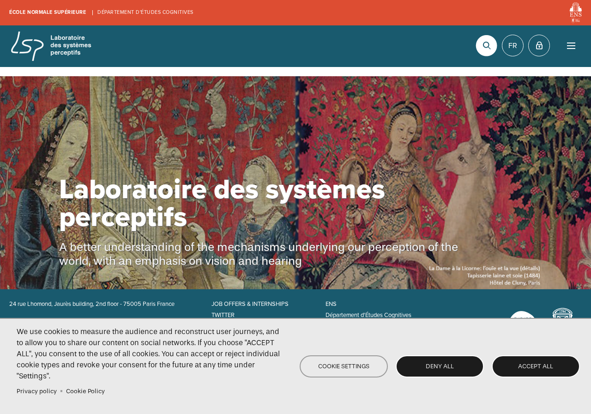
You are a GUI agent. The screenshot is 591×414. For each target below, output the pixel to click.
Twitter (223, 315)
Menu (571, 45)
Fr (512, 45)
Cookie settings (343, 366)
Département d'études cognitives (145, 12)
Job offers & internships (250, 304)
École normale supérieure (47, 12)
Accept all (535, 366)
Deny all (440, 366)
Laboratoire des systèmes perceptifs (50, 46)
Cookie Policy (85, 391)
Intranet (539, 45)
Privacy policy (37, 391)
